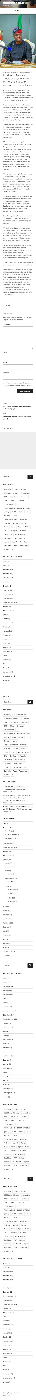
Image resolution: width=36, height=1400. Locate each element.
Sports (26, 542)
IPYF (27, 512)
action (5, 561)
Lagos (15, 516)
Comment (7, 324)
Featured (6, 610)
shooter (6, 647)
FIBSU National (9, 508)
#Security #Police (20, 489)
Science (6, 643)
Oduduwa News (14, 3)
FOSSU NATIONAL (23, 508)
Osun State (8, 534)
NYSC (27, 527)
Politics (22, 538)
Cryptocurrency (8, 594)
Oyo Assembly (20, 534)
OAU (5, 531)
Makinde (7, 523)
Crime (12, 501)
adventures (7, 570)
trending (6, 672)
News (8, 305)
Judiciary (7, 516)
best (7, 871)
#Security (7, 489)
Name (5, 352)
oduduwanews (26, 72)
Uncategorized (8, 676)
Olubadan (23, 531)
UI (12, 549)
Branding (6, 586)
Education (20, 501)
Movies (23, 523)
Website (6, 373)
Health (14, 512)
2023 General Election (12, 493)
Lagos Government (11, 519)
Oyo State (7, 538)
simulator (6, 651)
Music (6, 527)
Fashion (5, 606)
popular (7, 542)
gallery (6, 512)
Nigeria (20, 527)
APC (5, 497)
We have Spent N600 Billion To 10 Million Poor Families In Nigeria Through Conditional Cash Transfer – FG (17, 798)
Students (7, 546)
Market (15, 523)
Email (5, 362)
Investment (7, 623)
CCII (5, 501)
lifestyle (6, 627)
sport (5, 655)
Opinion (5, 635)
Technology (23, 546)
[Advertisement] (18, 450)
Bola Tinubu (14, 497)
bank (4, 582)
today (7, 886)
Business (24, 497)
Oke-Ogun (13, 531)
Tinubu (6, 549)
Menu (19, 11)
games (5, 615)
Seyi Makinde (17, 542)
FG (18, 504)
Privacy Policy (7, 1393)
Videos (5, 680)
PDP (15, 538)
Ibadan (21, 512)
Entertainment (9, 504)
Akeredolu (26, 493)
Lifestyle (23, 519)
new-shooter (10, 878)
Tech (15, 546)
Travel (5, 668)
